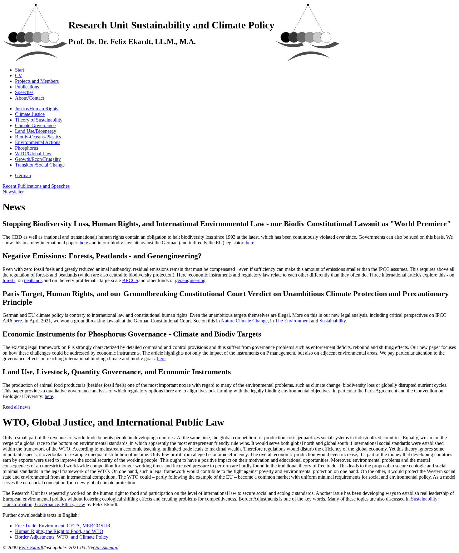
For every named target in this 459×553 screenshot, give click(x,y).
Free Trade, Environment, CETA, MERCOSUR (63, 525)
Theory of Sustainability (38, 119)
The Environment (292, 320)
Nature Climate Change (244, 320)
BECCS (130, 280)
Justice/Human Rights (36, 108)
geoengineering (190, 280)
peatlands (33, 280)
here (84, 242)
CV (18, 75)
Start (19, 69)
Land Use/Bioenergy (35, 131)
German (23, 175)
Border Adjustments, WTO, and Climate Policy (61, 537)
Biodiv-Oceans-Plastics (38, 136)
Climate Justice (30, 114)
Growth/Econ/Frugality (38, 159)
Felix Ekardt (31, 547)
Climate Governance (35, 125)
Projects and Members (37, 81)
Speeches (24, 92)
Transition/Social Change (40, 164)
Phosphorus (26, 148)
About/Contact (29, 98)
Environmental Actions (37, 142)
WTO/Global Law (33, 153)
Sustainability (332, 320)
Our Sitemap (105, 547)
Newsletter (13, 191)
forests (8, 280)
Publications (27, 86)
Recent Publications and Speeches (36, 186)
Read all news (16, 407)
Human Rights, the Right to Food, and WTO (59, 531)
